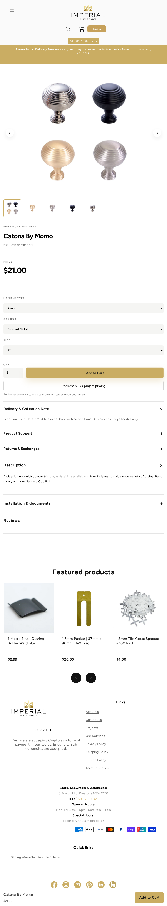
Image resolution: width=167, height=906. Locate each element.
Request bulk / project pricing (84, 386)
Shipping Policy (97, 752)
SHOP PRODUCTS (83, 41)
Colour (10, 319)
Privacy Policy (96, 744)
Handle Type (14, 298)
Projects (92, 728)
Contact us (94, 720)
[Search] (68, 29)
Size (6, 340)
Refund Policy (96, 760)
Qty (6, 364)
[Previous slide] (76, 678)
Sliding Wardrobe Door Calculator (35, 857)
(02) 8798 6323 (87, 799)
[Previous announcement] (8, 54)
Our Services (95, 736)
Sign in (97, 28)
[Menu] (12, 11)
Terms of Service (98, 768)
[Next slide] (91, 678)
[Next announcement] (158, 54)
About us (92, 712)
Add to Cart (95, 373)
